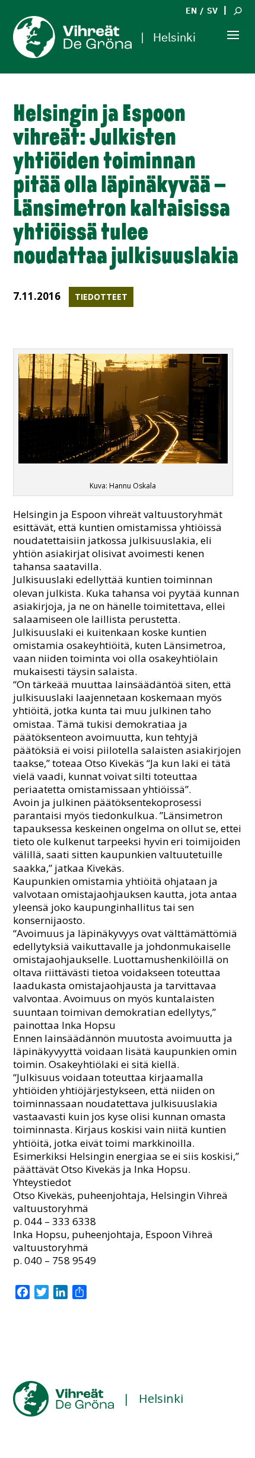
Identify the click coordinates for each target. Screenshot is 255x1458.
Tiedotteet (101, 296)
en (191, 10)
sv (212, 10)
